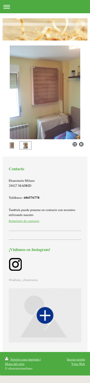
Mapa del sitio (14, 364)
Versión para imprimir (25, 359)
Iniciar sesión (76, 359)
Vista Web (78, 364)
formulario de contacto (24, 220)
